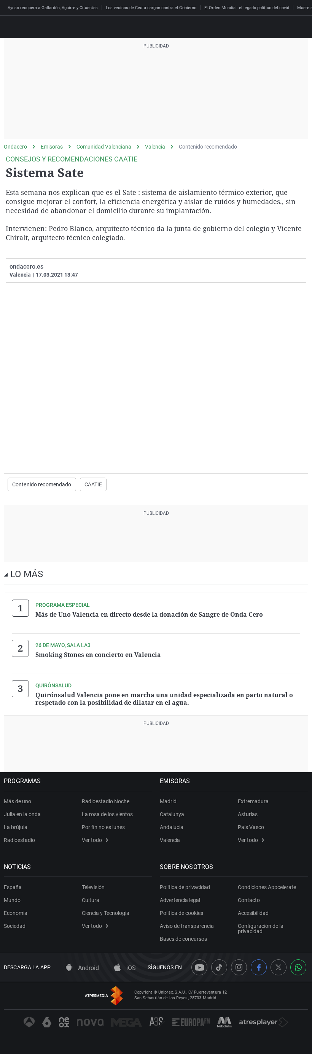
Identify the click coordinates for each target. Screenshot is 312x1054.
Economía (15, 913)
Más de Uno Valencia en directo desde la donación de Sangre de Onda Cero (149, 614)
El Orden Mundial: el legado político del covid (246, 8)
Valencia (155, 147)
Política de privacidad (185, 887)
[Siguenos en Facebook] (259, 967)
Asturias (248, 814)
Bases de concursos (183, 939)
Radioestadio (19, 840)
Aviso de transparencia (187, 926)
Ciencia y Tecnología (105, 913)
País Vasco (251, 827)
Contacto (249, 900)
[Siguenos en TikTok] (219, 967)
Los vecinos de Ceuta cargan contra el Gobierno (151, 8)
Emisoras (52, 147)
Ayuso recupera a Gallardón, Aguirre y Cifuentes (53, 8)
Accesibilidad (253, 913)
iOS (130, 968)
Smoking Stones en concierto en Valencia (98, 654)
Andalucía (171, 827)
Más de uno (17, 801)
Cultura (90, 900)
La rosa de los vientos (107, 814)
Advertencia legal (180, 900)
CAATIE (93, 484)
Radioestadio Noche (105, 801)
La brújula (15, 827)
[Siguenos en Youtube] (199, 967)
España (13, 887)
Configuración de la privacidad (260, 928)
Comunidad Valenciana (103, 147)
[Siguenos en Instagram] (239, 967)
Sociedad (14, 926)
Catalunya (172, 814)
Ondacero (15, 147)
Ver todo (92, 840)
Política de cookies (181, 913)
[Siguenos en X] (279, 967)
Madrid (168, 801)
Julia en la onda (22, 814)
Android (87, 968)
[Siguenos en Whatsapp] (298, 967)
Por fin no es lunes (103, 827)
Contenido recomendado (208, 147)
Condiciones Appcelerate (267, 887)
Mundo (12, 900)
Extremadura (253, 801)
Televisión (93, 887)
